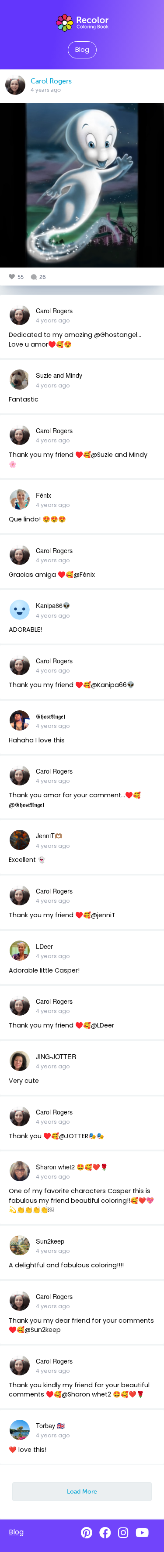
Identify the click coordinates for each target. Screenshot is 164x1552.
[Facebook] (105, 1533)
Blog (82, 49)
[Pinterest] (86, 1533)
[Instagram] (123, 1533)
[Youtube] (142, 1533)
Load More (82, 1491)
